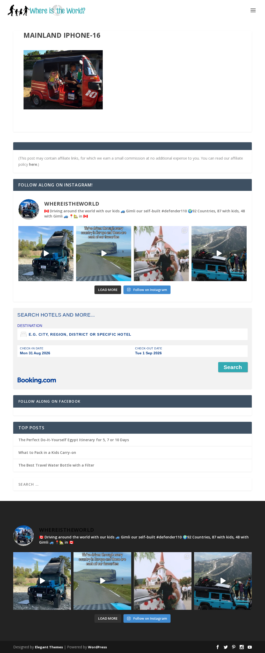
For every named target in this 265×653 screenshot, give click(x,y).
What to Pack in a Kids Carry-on (47, 452)
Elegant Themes (49, 647)
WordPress (97, 647)
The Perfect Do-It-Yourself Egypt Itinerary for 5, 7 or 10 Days (73, 439)
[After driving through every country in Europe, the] (103, 253)
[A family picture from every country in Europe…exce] (219, 253)
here (33, 164)
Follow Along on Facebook (49, 401)
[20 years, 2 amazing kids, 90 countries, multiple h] (161, 253)
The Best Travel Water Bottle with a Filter (56, 465)
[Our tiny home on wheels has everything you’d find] (45, 253)
